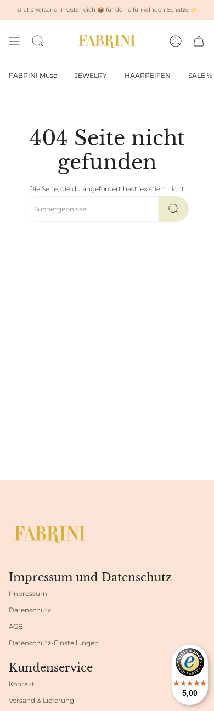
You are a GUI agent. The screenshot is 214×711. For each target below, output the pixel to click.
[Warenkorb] (198, 41)
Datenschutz (30, 610)
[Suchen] (174, 209)
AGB (16, 626)
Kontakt (22, 684)
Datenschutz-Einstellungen (54, 643)
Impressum (28, 593)
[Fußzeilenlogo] (50, 534)
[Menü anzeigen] (14, 41)
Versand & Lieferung (41, 700)
